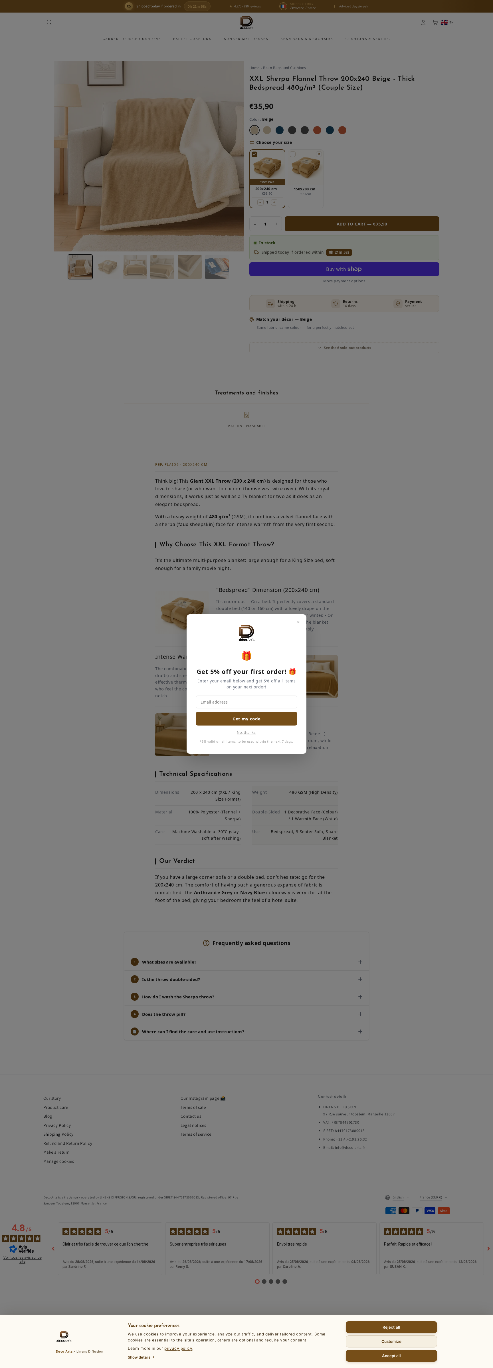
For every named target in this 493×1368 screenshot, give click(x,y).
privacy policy (178, 1348)
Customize (391, 1341)
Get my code (246, 719)
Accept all (391, 1355)
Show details (139, 1357)
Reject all (391, 1327)
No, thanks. (246, 732)
